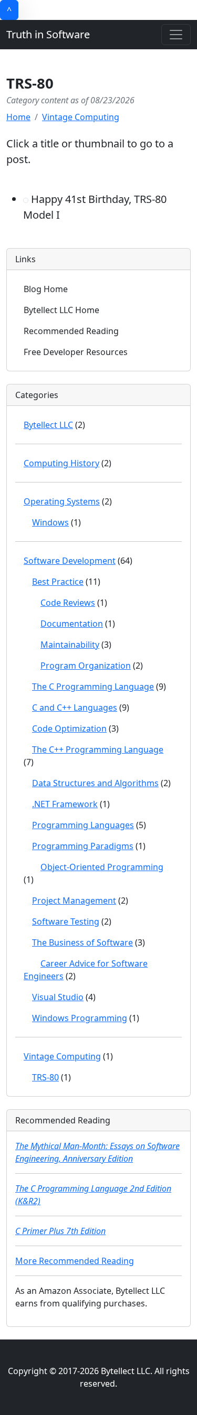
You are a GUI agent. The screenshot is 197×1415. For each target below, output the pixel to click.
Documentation (71, 623)
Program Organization (85, 665)
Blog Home (46, 289)
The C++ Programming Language (97, 749)
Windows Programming (79, 1018)
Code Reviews (67, 602)
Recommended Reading (71, 331)
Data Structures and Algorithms (95, 783)
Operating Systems (62, 501)
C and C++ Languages (74, 707)
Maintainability (69, 644)
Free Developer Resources (76, 352)
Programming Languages (83, 825)
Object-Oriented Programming (101, 867)
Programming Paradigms (82, 846)
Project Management (74, 900)
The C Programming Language (93, 686)
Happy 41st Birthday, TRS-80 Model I (95, 207)
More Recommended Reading (74, 1261)
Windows (50, 522)
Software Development (70, 560)
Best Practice (58, 581)
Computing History (61, 463)
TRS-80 (45, 1077)
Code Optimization (69, 728)
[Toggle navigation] (176, 34)
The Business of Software (82, 942)
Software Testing (65, 921)
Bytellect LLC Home (61, 310)
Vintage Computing (80, 117)
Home (18, 117)
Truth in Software (48, 34)
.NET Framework (65, 804)
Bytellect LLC (48, 425)
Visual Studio (58, 997)
